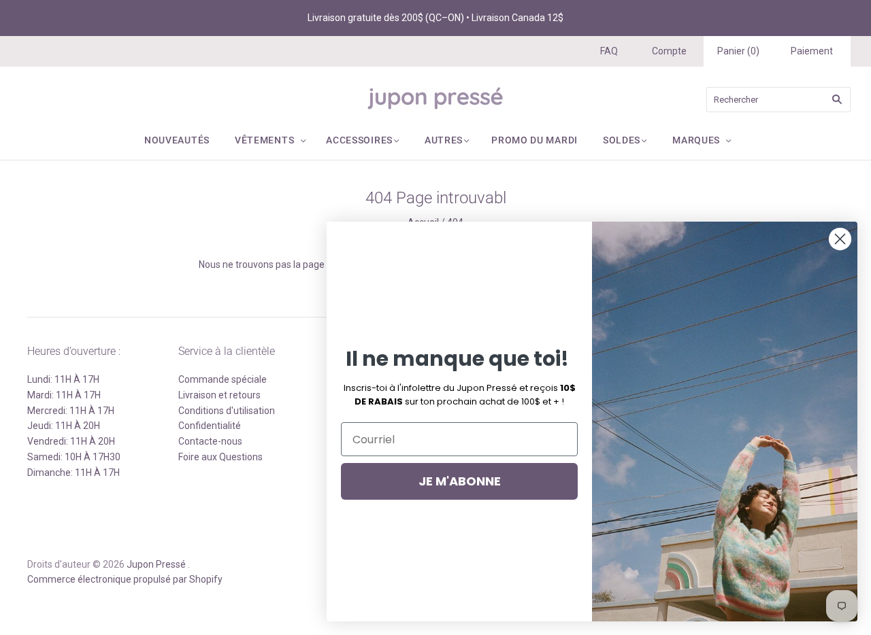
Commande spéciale (222, 379)
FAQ (609, 51)
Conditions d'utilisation (226, 410)
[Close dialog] (840, 239)
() (738, 51)
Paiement (812, 51)
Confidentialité (209, 425)
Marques (696, 140)
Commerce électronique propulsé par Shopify (125, 579)
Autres (444, 140)
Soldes (621, 140)
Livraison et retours (219, 395)
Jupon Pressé (156, 564)
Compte (669, 51)
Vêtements (264, 140)
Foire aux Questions (220, 456)
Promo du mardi (534, 140)
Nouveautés (177, 140)
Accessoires (359, 140)
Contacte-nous (210, 441)
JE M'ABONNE (459, 481)
